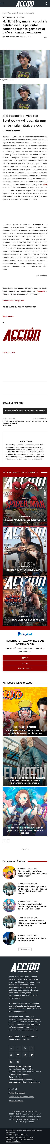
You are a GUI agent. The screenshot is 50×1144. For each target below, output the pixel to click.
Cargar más (24, 949)
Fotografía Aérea (22, 1039)
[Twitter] (24, 1048)
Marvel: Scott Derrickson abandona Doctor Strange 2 (13, 423)
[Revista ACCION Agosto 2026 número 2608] (25, 501)
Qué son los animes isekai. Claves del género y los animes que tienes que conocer (25, 830)
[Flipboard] (24, 1054)
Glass (45, 184)
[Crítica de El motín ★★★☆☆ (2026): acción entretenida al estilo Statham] (9, 922)
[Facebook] (18, 1048)
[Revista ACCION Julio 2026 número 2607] (25, 551)
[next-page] (8, 841)
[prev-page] (4, 841)
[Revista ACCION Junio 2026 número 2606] (25, 601)
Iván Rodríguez (12, 36)
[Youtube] (18, 1054)
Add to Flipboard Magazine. (13, 301)
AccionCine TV (14, 1036)
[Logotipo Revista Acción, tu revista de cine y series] (25, 3)
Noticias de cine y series (25, 13)
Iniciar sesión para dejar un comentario (25, 411)
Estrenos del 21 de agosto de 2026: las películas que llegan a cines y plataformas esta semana (25, 780)
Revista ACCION (9, 352)
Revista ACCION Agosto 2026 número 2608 (25, 521)
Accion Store (27, 1036)
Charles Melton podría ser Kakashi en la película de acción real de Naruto (25, 731)
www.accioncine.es (30, 1030)
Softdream (22, 1135)
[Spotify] (18, 1061)
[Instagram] (31, 1048)
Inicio (4, 13)
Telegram (41, 291)
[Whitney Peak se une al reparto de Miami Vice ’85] (9, 938)
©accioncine (8, 316)
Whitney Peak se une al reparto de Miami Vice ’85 (32, 939)
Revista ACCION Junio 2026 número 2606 (25, 621)
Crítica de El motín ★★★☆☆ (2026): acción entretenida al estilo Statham (32, 923)
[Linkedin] (11, 1054)
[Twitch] (11, 1061)
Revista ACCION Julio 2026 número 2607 (25, 571)
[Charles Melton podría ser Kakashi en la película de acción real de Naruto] (25, 711)
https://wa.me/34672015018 (29, 1082)
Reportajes (12, 13)
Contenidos (24, 516)
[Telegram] (31, 1054)
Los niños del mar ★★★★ (36, 421)
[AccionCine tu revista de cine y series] (25, 967)
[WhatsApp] (11, 1048)
